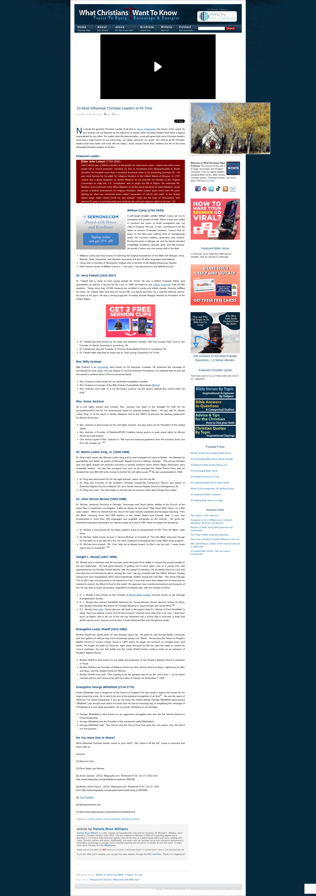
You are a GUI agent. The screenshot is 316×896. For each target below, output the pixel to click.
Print (108, 114)
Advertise (238, 889)
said (101, 609)
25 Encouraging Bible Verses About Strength (212, 459)
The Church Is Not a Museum (205, 515)
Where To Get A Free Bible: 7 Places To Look (119, 874)
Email (117, 114)
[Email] (113, 114)
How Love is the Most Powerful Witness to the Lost (215, 539)
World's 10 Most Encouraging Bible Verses (211, 453)
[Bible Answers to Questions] (215, 411)
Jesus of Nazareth (146, 129)
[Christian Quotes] (215, 437)
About (102, 27)
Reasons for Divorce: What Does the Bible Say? (115, 879)
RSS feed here (154, 854)
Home (82, 27)
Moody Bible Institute (140, 595)
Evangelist (102, 367)
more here (210, 180)
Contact (185, 27)
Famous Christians (112, 819)
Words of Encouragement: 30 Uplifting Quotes (212, 488)
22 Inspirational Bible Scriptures (206, 494)
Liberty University (162, 284)
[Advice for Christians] (215, 424)
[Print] (105, 114)
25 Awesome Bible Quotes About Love (209, 465)
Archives (147, 27)
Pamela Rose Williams (90, 114)
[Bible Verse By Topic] (215, 398)
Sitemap (209, 889)
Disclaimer (229, 889)
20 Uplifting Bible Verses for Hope (207, 500)
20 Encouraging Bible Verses (204, 471)
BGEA (156, 385)
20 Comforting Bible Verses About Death (210, 482)
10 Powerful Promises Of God (205, 477)
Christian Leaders (95, 819)
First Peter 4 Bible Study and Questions (210, 535)
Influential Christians (130, 819)
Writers (166, 27)
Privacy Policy (219, 889)
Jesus (120, 27)
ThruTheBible (86, 797)
